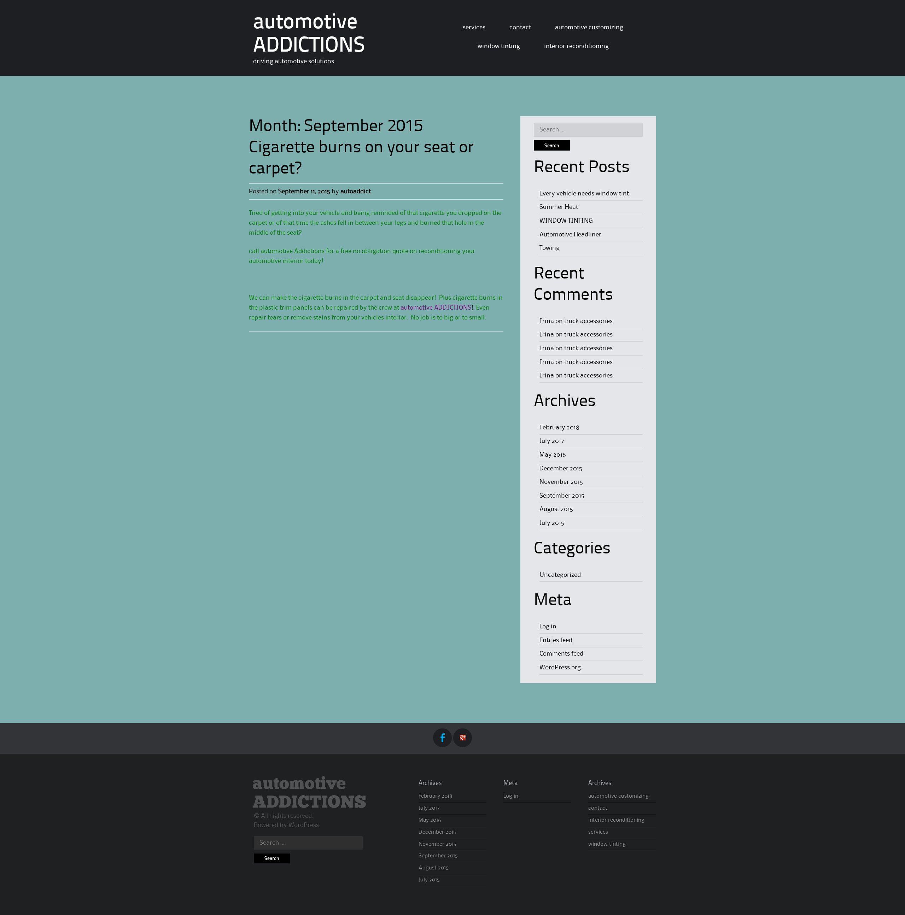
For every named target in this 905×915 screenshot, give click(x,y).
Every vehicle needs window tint (584, 194)
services (474, 27)
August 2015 (556, 509)
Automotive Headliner (570, 234)
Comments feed (561, 654)
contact (520, 27)
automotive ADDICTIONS (309, 793)
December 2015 (560, 468)
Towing (549, 248)
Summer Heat (558, 207)
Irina (546, 321)
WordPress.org (560, 667)
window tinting (499, 46)
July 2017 (551, 441)
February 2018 (559, 427)
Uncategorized (560, 575)
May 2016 (552, 455)
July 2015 (551, 523)
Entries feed (555, 640)
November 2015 (561, 482)
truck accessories (588, 321)
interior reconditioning (576, 46)
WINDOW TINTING (566, 221)
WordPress (303, 825)
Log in (547, 626)
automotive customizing (589, 27)
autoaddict (355, 191)
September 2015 (561, 496)
